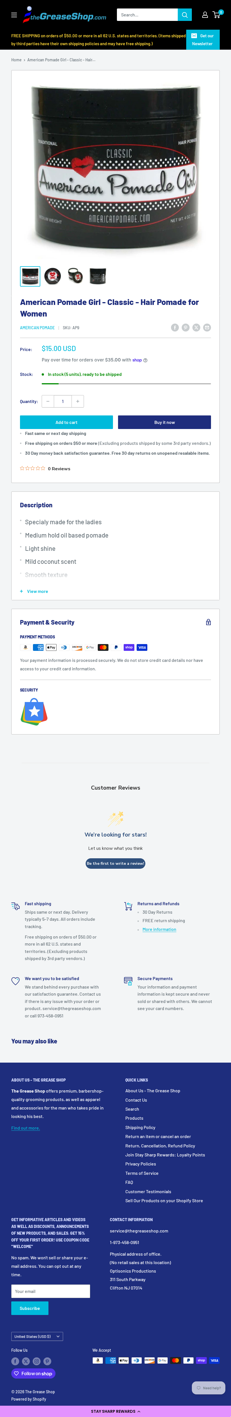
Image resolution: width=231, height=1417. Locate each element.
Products (134, 1118)
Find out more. (25, 1127)
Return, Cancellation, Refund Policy (160, 1145)
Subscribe (30, 1308)
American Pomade (37, 327)
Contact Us (136, 1099)
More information (159, 929)
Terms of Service (142, 1173)
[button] (115, 1411)
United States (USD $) (32, 1336)
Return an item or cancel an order (158, 1136)
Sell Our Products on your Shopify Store (164, 1200)
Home (16, 59)
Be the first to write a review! (115, 863)
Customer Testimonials (148, 1191)
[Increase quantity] (78, 401)
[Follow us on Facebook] (15, 1361)
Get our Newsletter (203, 39)
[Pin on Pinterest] (186, 327)
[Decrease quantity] (48, 401)
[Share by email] (207, 327)
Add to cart (66, 422)
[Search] (185, 14)
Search (132, 1109)
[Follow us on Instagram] (37, 1361)
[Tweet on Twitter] (196, 327)
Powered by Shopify (28, 1399)
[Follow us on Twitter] (26, 1361)
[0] (216, 14)
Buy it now (164, 422)
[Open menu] (14, 15)
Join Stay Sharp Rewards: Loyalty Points (165, 1154)
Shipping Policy (140, 1127)
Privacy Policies (140, 1163)
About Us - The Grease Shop (152, 1090)
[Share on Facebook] (175, 327)
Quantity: (29, 401)
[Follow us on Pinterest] (47, 1361)
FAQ (129, 1182)
